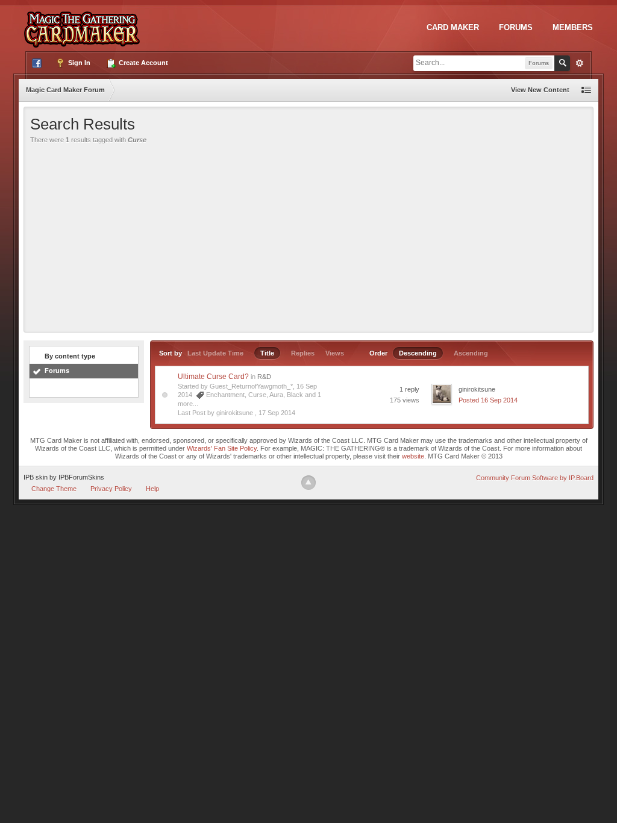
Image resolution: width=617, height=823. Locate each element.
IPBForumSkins (81, 477)
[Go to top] (308, 482)
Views (334, 353)
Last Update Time (215, 353)
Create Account (142, 62)
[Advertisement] (308, 235)
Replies (303, 353)
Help (152, 488)
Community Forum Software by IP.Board (535, 477)
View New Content (540, 89)
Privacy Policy (111, 488)
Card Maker (453, 27)
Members (573, 27)
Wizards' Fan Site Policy (222, 448)
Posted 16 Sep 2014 (488, 400)
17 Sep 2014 (276, 412)
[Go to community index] (84, 23)
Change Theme (54, 488)
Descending (418, 353)
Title (267, 353)
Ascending (471, 353)
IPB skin (35, 477)
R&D (264, 376)
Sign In (78, 62)
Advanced (579, 63)
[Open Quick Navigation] (586, 90)
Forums (516, 27)
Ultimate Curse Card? (213, 376)
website (413, 456)
